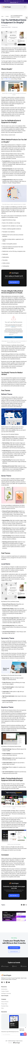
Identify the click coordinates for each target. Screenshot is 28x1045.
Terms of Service (4, 1001)
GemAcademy (4, 989)
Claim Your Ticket (13, 2)
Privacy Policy (4, 1003)
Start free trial (13, 282)
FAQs (2, 1008)
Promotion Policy (4, 1006)
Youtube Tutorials (5, 991)
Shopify (7, 16)
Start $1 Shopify (4, 995)
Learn (2, 16)
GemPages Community (6, 993)
